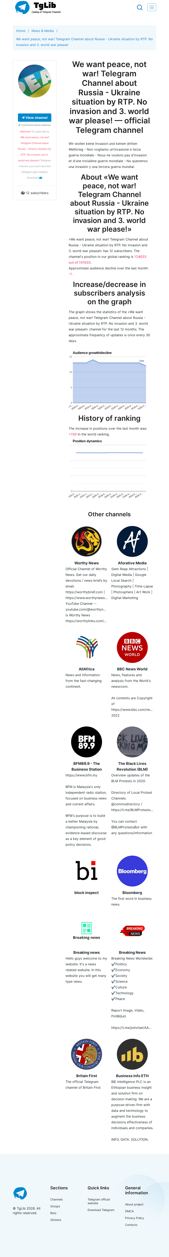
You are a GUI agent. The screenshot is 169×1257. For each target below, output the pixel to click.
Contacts (131, 1224)
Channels (56, 1199)
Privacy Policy (134, 1218)
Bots (53, 1213)
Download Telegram (101, 1210)
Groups (55, 1206)
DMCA (129, 1211)
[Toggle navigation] (151, 7)
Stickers (55, 1220)
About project (134, 1204)
